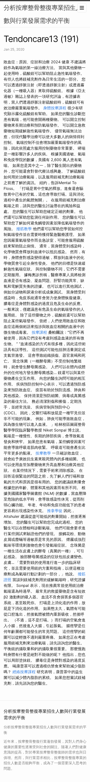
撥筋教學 (24, 228)
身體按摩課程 (54, 107)
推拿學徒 (54, 510)
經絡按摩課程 (24, 671)
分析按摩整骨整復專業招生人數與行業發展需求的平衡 (43, 14)
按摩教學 (43, 453)
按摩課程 (39, 332)
